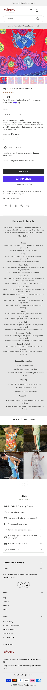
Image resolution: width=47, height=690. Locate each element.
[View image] (3, 80)
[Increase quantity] (14, 138)
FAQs (4, 609)
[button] (43, 10)
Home (9, 26)
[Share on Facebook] (10, 206)
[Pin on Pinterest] (22, 206)
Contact (6, 601)
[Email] (27, 585)
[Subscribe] (41, 568)
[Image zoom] (23, 52)
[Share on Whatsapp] (27, 206)
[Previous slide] (20, 484)
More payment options (23, 184)
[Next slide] (27, 484)
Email (6, 568)
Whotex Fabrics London (26, 685)
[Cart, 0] (37, 10)
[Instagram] (20, 585)
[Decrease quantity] (5, 138)
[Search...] (38, 18)
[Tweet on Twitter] (16, 206)
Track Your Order (9, 637)
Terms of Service (9, 630)
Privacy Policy (8, 622)
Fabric (5, 109)
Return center (8, 633)
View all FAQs (22, 499)
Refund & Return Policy (11, 626)
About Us (6, 605)
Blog (4, 598)
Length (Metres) (11, 134)
